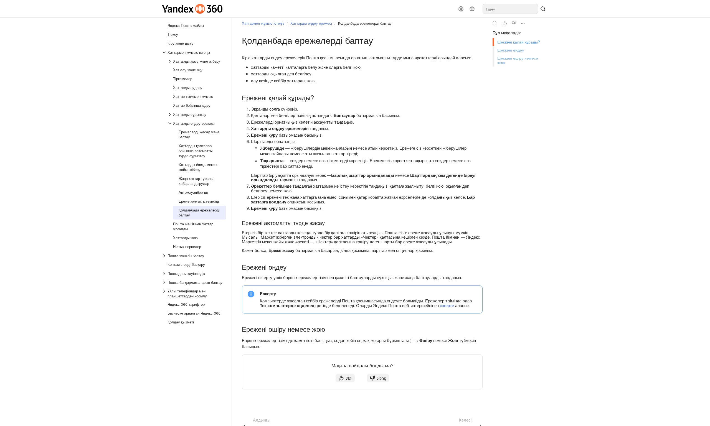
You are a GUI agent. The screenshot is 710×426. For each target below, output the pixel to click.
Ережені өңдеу (510, 50)
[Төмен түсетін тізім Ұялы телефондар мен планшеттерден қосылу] (165, 294)
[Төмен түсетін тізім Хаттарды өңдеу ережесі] (170, 123)
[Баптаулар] (461, 9)
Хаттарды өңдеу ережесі (311, 23)
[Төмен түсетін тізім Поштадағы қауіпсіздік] (165, 273)
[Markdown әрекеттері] (523, 23)
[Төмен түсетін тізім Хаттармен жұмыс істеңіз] (165, 52)
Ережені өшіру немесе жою (517, 60)
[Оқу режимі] (494, 23)
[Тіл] (472, 9)
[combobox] (510, 9)
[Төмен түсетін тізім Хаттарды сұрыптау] (170, 114)
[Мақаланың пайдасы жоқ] (514, 23)
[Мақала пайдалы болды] (505, 23)
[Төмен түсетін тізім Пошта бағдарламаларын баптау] (165, 282)
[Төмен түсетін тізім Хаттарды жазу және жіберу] (170, 61)
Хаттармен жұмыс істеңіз (263, 23)
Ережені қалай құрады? (518, 42)
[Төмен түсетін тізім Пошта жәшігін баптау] (165, 256)
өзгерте (447, 305)
